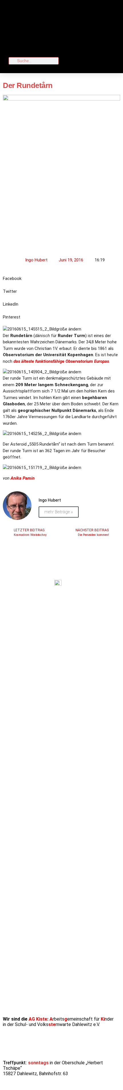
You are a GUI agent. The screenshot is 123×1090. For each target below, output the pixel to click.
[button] (90, 28)
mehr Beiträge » (58, 511)
